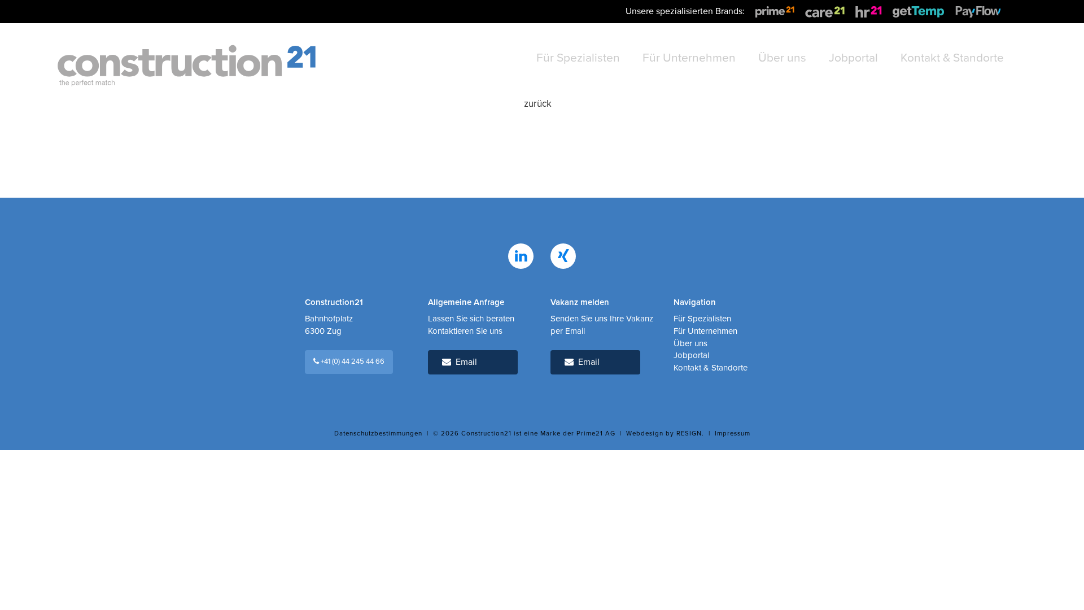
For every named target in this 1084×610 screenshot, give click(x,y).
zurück (538, 104)
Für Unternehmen (705, 331)
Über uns (690, 343)
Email (464, 362)
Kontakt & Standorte (711, 368)
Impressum (732, 433)
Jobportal (691, 355)
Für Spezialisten (702, 318)
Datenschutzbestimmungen (378, 433)
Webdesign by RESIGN (664, 433)
